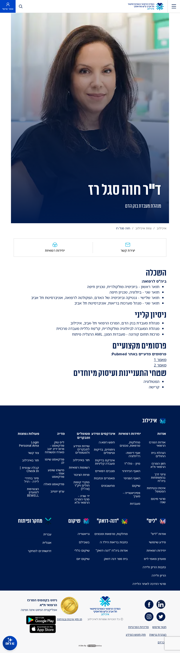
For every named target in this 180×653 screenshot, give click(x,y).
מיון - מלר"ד (132, 463)
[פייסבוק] (149, 604)
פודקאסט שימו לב (54, 461)
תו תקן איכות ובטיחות (69, 619)
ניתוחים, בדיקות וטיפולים (104, 451)
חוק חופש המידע (136, 635)
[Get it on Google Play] (41, 619)
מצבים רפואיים (105, 471)
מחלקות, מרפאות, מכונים (130, 444)
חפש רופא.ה (107, 442)
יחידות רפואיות (55, 250)
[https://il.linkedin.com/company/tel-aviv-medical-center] (161, 604)
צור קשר (33, 453)
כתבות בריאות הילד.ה (114, 542)
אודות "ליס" (158, 534)
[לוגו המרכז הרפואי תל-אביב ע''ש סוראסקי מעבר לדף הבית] (146, 6)
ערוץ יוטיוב (57, 491)
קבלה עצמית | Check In (29, 469)
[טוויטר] (161, 616)
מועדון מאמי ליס (155, 559)
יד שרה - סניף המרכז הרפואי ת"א (82, 499)
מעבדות (135, 503)
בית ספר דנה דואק (116, 559)
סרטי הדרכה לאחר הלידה (149, 584)
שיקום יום (83, 559)
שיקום (136, 485)
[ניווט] (174, 6)
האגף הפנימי (132, 478)
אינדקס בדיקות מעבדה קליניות (105, 461)
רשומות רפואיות (79, 467)
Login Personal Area (29, 444)
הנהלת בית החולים (158, 454)
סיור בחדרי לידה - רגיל (31, 479)
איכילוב (161, 228)
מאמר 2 (160, 365)
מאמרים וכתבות (104, 478)
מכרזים (162, 642)
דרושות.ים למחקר (39, 551)
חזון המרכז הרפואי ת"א (158, 465)
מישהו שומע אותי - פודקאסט (56, 473)
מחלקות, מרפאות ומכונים (111, 534)
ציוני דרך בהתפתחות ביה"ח (158, 477)
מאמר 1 (160, 359)
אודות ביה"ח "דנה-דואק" (112, 550)
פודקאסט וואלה (54, 484)
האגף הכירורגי (131, 471)
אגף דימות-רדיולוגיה (132, 454)
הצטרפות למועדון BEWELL (33, 492)
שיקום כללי (82, 550)
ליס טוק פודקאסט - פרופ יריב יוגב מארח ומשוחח (54, 447)
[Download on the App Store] (42, 628)
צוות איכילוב (143, 228)
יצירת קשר (128, 250)
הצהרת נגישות (157, 635)
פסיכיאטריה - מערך (131, 494)
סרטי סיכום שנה (158, 500)
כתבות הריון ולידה (154, 567)
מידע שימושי (157, 542)
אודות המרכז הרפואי (157, 444)
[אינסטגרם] (149, 616)
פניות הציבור (82, 474)
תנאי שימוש (159, 627)
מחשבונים (108, 485)
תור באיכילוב (81, 460)
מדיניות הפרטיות (138, 627)
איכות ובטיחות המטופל (156, 489)
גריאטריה (84, 534)
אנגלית (47, 542)
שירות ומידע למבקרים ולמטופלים (82, 449)
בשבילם (84, 542)
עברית (47, 534)
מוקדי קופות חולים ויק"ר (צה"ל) (82, 485)
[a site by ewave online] (90, 646)
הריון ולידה (159, 575)
